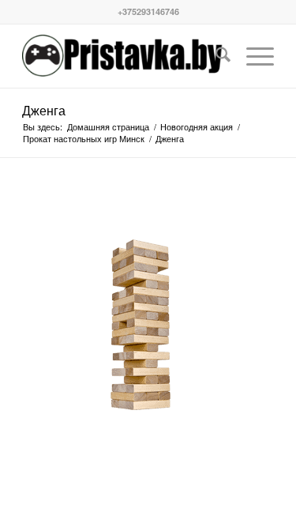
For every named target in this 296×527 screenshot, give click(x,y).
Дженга (44, 110)
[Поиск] (215, 56)
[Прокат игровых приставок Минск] (122, 56)
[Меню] (252, 56)
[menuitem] (215, 56)
